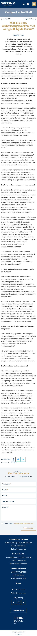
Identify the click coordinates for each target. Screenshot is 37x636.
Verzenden (28, 528)
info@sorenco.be (25, 476)
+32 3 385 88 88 (19, 560)
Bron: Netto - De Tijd (8, 463)
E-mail (4, 495)
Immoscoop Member (18, 620)
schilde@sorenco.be (19, 563)
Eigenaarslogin (18, 610)
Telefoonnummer (8, 501)
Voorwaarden (21, 632)
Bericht (5, 507)
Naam (4, 490)
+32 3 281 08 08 (19, 546)
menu (34, 4)
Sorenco (8, 4)
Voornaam (6, 484)
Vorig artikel (6, 19)
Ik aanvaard (19, 523)
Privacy (14, 632)
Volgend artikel (30, 19)
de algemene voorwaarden (23, 523)
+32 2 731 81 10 (19, 590)
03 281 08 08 (10, 476)
